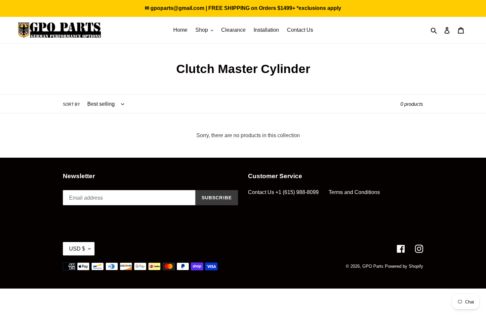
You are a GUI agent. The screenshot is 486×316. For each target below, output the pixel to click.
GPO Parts (373, 266)
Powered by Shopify (404, 266)
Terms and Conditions (354, 192)
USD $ (77, 249)
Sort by (71, 104)
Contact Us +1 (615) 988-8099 (283, 192)
